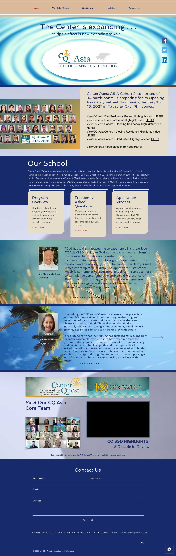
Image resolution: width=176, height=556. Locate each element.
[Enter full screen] (145, 433)
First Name (38, 478)
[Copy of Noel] (96, 297)
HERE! (91, 135)
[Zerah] (77, 297)
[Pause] (90, 433)
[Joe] (82, 297)
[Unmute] (95, 433)
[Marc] (89, 297)
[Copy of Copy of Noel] (98, 297)
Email (35, 489)
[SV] (80, 297)
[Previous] (18, 272)
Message (37, 501)
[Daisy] (73, 297)
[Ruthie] (75, 297)
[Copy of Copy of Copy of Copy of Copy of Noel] (105, 297)
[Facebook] (164, 40)
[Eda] (84, 297)
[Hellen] (96, 363)
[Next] (157, 272)
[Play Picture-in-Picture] (141, 433)
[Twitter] (164, 50)
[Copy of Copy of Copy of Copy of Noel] (103, 297)
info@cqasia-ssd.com (137, 532)
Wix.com (70, 551)
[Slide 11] (91, 297)
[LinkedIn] (164, 60)
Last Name (95, 478)
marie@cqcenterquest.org (113, 455)
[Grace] (70, 297)
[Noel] (68, 297)
